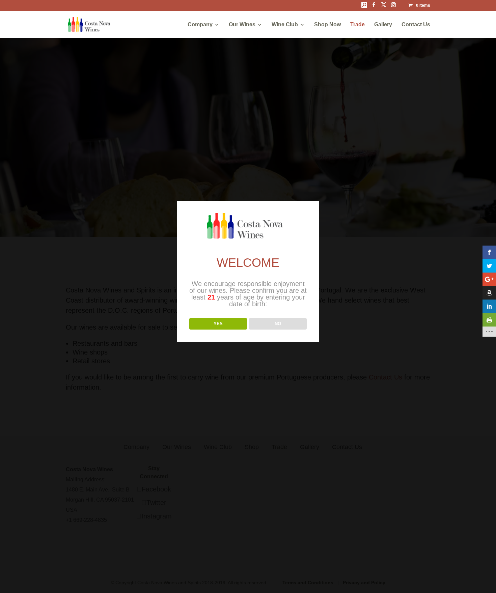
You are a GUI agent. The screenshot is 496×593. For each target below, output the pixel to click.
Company (200, 24)
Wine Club (285, 24)
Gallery (383, 24)
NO (278, 323)
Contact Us (416, 24)
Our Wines (242, 24)
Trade (357, 24)
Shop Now (327, 24)
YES (218, 323)
